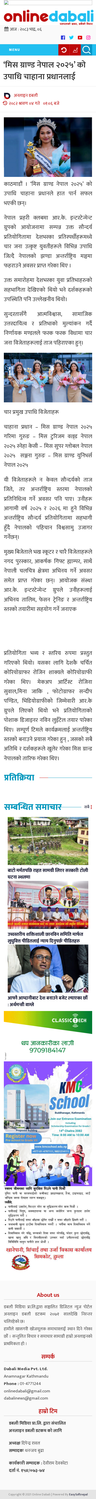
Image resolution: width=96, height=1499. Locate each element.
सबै (86, 807)
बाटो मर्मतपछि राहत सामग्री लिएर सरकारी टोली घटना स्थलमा (48, 874)
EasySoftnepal (78, 1494)
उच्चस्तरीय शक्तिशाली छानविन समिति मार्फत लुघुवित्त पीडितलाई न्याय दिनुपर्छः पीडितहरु (45, 938)
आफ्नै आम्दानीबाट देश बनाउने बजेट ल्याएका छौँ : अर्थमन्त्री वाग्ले (48, 1001)
